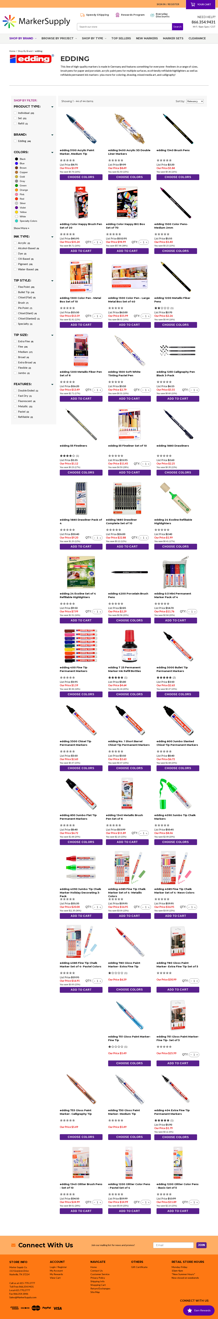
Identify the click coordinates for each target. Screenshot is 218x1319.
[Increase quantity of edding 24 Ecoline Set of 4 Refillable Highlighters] (100, 612)
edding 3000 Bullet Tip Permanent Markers (172, 669)
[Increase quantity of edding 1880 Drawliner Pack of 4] (100, 538)
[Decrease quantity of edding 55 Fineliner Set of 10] (143, 464)
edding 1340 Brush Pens (173, 150)
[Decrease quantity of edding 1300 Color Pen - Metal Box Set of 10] (94, 316)
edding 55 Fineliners (73, 445)
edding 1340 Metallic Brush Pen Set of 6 (124, 817)
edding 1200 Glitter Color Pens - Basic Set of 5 (178, 1186)
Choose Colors (81, 177)
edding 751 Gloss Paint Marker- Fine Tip (129, 1038)
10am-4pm (177, 1270)
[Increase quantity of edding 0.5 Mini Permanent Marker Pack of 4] (195, 612)
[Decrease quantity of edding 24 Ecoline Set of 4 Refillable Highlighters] (94, 612)
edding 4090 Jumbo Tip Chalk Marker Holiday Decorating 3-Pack (80, 892)
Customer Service (100, 1274)
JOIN (201, 1245)
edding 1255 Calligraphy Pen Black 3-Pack (176, 373)
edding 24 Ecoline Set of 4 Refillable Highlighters (78, 595)
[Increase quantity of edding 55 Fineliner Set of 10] (149, 464)
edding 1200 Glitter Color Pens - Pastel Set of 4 (129, 1186)
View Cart (55, 1277)
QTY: (88, 242)
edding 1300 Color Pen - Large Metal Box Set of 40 (129, 299)
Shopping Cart (98, 1284)
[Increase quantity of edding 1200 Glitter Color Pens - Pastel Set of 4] (149, 1202)
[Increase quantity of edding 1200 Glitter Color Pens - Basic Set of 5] (197, 1202)
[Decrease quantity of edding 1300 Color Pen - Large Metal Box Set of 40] (143, 316)
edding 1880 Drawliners (173, 445)
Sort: (180, 101)
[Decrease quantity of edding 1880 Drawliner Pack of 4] (94, 538)
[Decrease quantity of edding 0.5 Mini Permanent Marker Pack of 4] (189, 612)
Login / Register (58, 1267)
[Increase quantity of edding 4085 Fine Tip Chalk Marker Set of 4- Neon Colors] (195, 907)
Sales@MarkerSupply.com (22, 1297)
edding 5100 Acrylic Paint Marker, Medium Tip (77, 152)
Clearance (197, 38)
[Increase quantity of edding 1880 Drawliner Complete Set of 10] (146, 538)
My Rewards (56, 1274)
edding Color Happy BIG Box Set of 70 (125, 225)
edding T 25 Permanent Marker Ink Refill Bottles (124, 669)
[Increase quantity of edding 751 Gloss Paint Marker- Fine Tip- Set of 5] (197, 1055)
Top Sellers (121, 38)
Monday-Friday (179, 1267)
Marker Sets (173, 38)
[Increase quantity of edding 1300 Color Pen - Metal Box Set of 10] (100, 316)
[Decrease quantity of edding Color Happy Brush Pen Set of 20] (94, 242)
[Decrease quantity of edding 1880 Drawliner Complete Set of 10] (140, 538)
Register (173, 4)
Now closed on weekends (185, 1277)
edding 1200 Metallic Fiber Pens (172, 299)
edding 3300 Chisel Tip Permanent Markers (75, 743)
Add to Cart (81, 251)
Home (93, 1267)
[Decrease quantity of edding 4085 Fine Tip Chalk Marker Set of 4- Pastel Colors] (94, 981)
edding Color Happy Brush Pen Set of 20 (81, 225)
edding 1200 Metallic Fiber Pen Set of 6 (81, 373)
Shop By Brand (21, 38)
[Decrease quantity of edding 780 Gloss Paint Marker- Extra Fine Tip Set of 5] (191, 981)
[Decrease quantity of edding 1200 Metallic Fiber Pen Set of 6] (94, 390)
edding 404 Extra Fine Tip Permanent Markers (172, 1112)
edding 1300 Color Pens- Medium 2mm (171, 225)
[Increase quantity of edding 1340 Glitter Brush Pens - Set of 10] (100, 1202)
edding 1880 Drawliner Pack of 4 (81, 521)
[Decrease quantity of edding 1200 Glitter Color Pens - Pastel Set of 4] (143, 1202)
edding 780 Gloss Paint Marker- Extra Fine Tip (124, 964)
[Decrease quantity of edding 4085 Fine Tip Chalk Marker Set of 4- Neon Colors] (189, 907)
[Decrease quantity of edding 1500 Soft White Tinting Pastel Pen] (143, 390)
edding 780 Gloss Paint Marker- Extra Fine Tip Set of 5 (177, 964)
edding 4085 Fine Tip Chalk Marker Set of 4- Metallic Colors (127, 892)
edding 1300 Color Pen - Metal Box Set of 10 (80, 299)
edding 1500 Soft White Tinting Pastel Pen (124, 373)
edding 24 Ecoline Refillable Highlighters (173, 521)
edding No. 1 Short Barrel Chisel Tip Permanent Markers (129, 743)
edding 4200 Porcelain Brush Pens (128, 595)
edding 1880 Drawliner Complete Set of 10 (121, 521)
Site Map (95, 1292)
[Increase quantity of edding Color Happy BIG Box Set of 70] (146, 242)
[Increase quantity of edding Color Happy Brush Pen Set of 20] (100, 242)
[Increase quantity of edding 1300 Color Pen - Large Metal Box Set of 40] (149, 316)
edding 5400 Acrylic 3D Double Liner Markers (129, 152)
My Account (56, 1270)
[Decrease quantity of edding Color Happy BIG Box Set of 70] (140, 242)
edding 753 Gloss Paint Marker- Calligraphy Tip (76, 1112)
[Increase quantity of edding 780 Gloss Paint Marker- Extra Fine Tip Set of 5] (197, 981)
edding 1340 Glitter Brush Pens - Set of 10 (81, 1186)
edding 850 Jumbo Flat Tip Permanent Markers (78, 817)
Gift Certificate (139, 1267)
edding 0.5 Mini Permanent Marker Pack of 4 (172, 595)
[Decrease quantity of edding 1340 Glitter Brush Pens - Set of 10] (94, 1202)
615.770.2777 (22, 1290)
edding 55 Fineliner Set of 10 (127, 445)
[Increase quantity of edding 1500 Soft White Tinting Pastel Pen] (149, 390)
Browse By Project (58, 38)
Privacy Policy (97, 1277)
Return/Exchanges (100, 1288)
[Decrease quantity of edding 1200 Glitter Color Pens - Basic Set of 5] (191, 1202)
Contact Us (96, 1270)
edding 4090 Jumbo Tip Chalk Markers (175, 817)
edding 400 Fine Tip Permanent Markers (73, 669)
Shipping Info (97, 1281)
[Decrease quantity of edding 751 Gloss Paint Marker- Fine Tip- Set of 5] (191, 1055)
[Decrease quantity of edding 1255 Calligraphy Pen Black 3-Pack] (191, 390)
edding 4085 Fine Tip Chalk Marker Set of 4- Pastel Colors (80, 964)
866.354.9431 (26, 1286)
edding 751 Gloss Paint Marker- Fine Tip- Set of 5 (178, 1038)
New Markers (147, 38)
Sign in (161, 4)
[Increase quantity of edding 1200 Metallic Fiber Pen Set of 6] (100, 390)
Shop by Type (92, 38)
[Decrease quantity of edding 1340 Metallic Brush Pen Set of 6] (140, 833)
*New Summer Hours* (183, 1274)
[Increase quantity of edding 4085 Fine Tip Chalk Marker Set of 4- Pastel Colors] (100, 981)
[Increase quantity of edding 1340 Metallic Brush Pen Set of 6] (146, 833)
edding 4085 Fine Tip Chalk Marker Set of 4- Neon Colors (174, 890)
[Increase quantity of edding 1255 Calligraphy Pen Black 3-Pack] (197, 390)
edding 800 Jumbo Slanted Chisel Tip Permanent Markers (177, 743)
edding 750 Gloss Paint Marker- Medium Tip (124, 1112)
